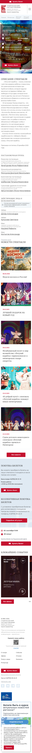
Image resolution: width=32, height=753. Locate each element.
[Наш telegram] (13, 685)
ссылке (16, 648)
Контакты (19, 659)
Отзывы (19, 656)
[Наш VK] (8, 685)
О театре (4, 652)
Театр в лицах (5, 659)
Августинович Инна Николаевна (15, 191)
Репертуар (4, 662)
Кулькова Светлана (9, 220)
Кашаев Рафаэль (8, 228)
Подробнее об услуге (14, 520)
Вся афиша (7, 601)
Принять (9, 747)
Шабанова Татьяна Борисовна (14, 182)
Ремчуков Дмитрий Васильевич (15, 173)
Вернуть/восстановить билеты (11, 675)
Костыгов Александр (10, 234)
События (19, 652)
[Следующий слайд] (29, 601)
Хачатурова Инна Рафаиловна (14, 165)
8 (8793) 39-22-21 (15, 479)
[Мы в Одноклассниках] (2, 685)
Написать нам (6, 681)
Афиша (3, 656)
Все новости (16, 455)
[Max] (18, 685)
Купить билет (18, 1)
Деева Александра (9, 214)
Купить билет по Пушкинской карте (14, 539)
